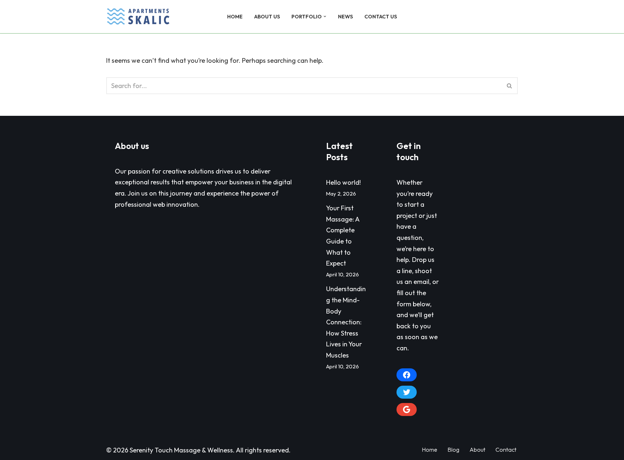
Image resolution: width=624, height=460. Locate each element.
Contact (505, 449)
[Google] (406, 409)
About (477, 449)
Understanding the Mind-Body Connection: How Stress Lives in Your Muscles (346, 322)
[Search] (511, 16)
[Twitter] (406, 392)
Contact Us (380, 16)
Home (235, 16)
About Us (267, 16)
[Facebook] (406, 374)
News (345, 16)
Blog (453, 449)
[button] (325, 16)
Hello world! (343, 182)
